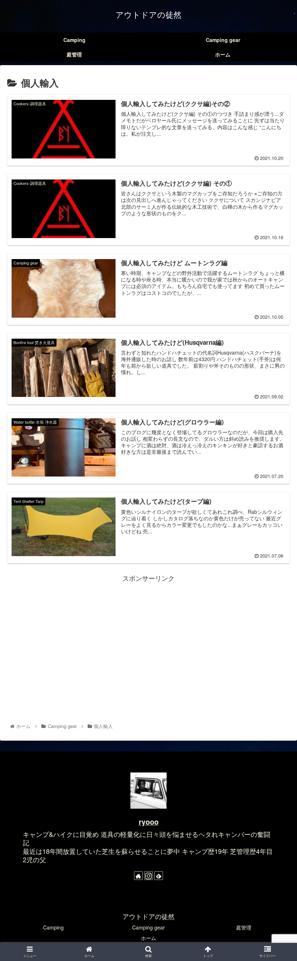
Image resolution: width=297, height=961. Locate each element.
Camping (53, 927)
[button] (274, 738)
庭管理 (243, 927)
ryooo (149, 822)
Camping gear (148, 927)
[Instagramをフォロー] (148, 875)
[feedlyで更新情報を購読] (158, 875)
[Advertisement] (148, 634)
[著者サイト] (138, 875)
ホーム (148, 937)
